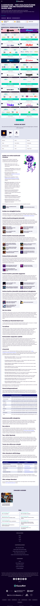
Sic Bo (20, 539)
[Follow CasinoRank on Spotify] (23, 579)
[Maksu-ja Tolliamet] (9, 591)
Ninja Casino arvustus (10, 85)
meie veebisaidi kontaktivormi (10, 482)
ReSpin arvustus (10, 56)
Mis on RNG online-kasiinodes (19, 552)
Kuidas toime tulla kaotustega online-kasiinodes (20, 554)
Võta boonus (10, 39)
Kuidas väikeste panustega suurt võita (20, 551)
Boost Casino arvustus (29, 85)
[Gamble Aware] (15, 595)
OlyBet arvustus (29, 56)
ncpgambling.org (27, 466)
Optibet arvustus (29, 70)
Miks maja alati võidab (20, 547)
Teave (20, 561)
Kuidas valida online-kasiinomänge (19, 549)
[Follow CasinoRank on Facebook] (14, 579)
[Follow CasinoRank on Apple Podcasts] (26, 579)
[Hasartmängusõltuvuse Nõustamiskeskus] (20, 591)
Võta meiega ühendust (20, 563)
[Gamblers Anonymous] (26, 595)
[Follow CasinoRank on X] (19, 579)
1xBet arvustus (10, 70)
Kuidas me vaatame (19, 564)
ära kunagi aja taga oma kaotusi (29, 430)
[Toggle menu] (2, 1)
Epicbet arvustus (10, 100)
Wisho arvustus (29, 116)
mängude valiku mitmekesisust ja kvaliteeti (12, 178)
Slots (20, 541)
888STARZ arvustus (29, 100)
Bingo (20, 535)
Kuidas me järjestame (20, 566)
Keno (20, 537)
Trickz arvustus (10, 116)
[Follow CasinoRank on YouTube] (21, 579)
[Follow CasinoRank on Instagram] (16, 579)
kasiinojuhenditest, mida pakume (28, 215)
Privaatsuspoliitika (19, 568)
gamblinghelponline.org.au (28, 471)
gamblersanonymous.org (28, 464)
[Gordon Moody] (30, 591)
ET (19, 581)
